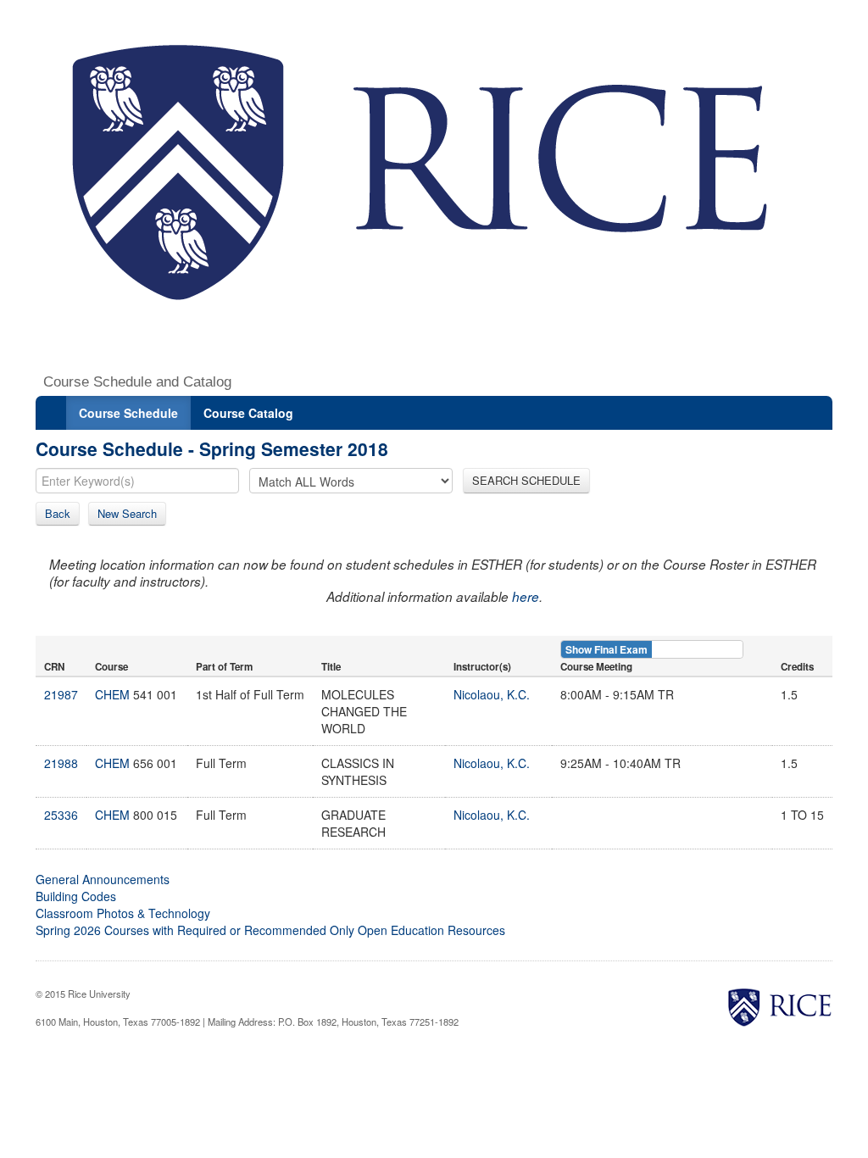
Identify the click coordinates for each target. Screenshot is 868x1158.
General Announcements (103, 879)
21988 (61, 762)
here (525, 596)
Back (57, 513)
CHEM (112, 694)
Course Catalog (248, 412)
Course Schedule (128, 412)
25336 (61, 814)
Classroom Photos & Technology (123, 913)
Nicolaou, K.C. (491, 694)
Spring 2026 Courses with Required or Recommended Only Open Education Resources (270, 929)
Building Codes (76, 896)
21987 (61, 694)
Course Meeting (596, 667)
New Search (127, 513)
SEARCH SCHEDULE (526, 480)
